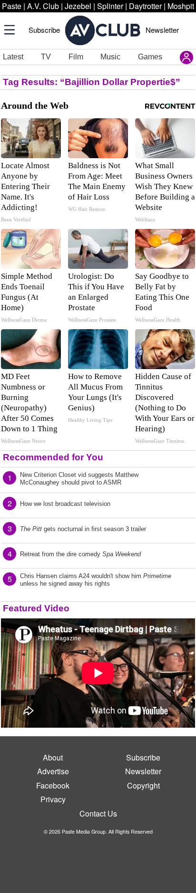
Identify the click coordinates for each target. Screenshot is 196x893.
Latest (13, 57)
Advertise (53, 771)
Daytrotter (145, 5)
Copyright (143, 785)
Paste (11, 5)
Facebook (52, 785)
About (53, 757)
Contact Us (98, 813)
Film (76, 57)
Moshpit (180, 5)
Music (110, 57)
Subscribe (44, 30)
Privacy (53, 799)
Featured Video (36, 608)
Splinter (110, 5)
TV (46, 57)
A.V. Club (43, 5)
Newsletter (162, 30)
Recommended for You (53, 457)
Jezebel (78, 5)
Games (150, 57)
